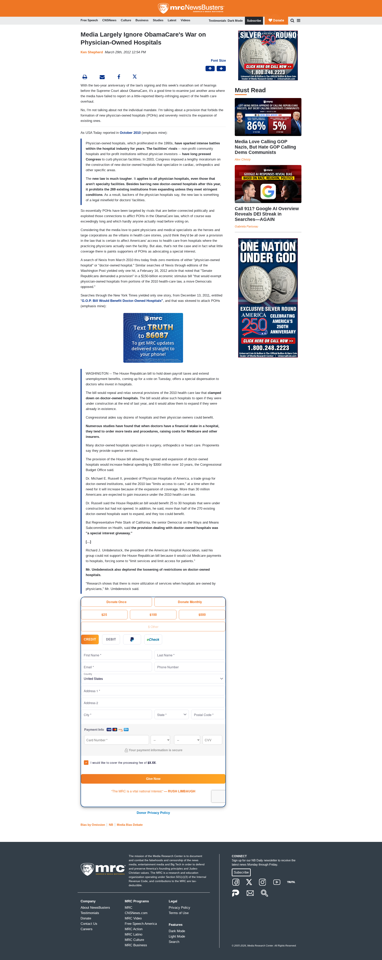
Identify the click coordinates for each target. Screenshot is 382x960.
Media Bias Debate (130, 824)
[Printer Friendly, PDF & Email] (102, 77)
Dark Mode (235, 20)
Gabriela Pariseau (246, 226)
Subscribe (254, 20)
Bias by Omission (93, 824)
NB (111, 824)
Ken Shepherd (92, 52)
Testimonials (217, 20)
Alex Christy (243, 159)
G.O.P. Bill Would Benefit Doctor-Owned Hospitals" (122, 301)
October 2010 (130, 133)
